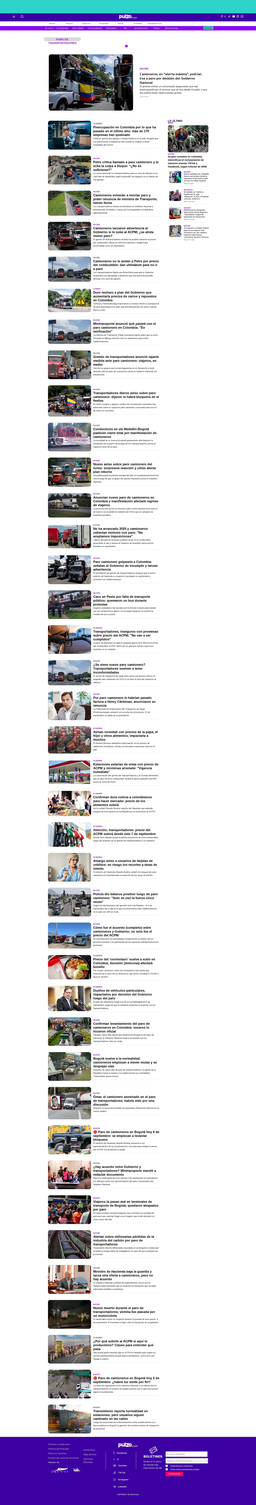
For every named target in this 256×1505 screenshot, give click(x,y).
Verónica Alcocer (141, 28)
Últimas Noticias (171, 28)
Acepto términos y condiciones (181, 1466)
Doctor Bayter (78, 28)
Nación (52, 23)
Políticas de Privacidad (58, 1448)
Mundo (120, 23)
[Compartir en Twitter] (127, 68)
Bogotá (69, 23)
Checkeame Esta (154, 23)
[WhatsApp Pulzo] (242, 16)
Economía (138, 23)
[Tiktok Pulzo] (229, 16)
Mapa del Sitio (89, 1454)
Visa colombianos (95, 28)
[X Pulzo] (225, 16)
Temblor (156, 28)
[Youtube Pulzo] (233, 16)
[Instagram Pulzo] (238, 16)
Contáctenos (89, 1450)
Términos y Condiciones (59, 1444)
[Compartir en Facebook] (127, 62)
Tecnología (103, 23)
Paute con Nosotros (57, 1453)
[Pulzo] (128, 16)
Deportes (86, 23)
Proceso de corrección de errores (63, 1458)
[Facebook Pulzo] (222, 16)
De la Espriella (62, 28)
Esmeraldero (111, 28)
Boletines (208, 28)
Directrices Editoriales (88, 1461)
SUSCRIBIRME (174, 1474)
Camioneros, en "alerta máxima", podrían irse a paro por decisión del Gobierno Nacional (171, 78)
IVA (125, 28)
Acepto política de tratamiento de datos (184, 1469)
